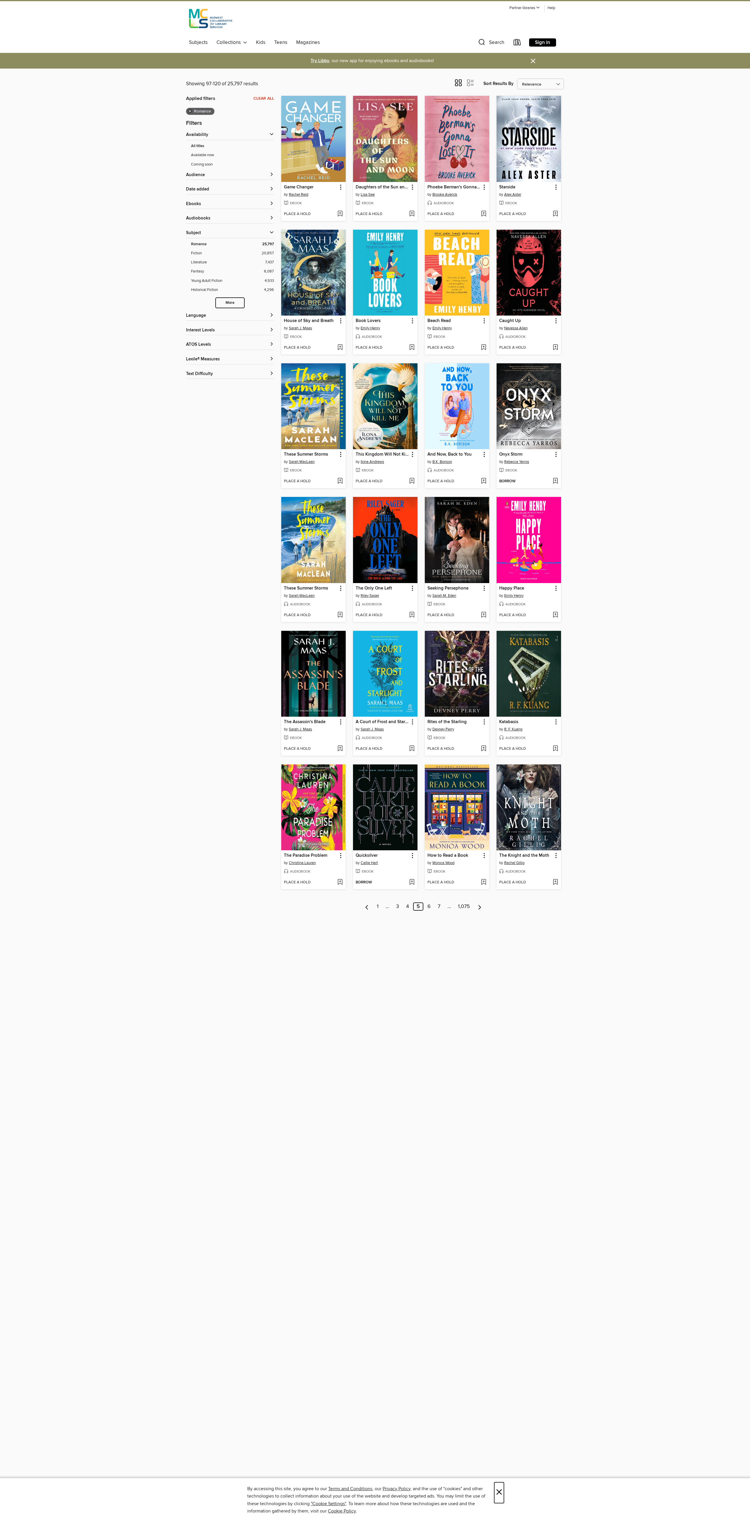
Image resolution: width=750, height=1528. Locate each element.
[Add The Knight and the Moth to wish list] (555, 882)
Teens (280, 42)
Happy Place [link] (511, 588)
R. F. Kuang (513, 729)
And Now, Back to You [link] (449, 454)
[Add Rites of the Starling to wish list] (483, 749)
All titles (197, 146)
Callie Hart (369, 863)
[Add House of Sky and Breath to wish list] (340, 348)
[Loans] (517, 43)
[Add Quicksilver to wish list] (411, 882)
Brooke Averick (444, 194)
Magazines (308, 42)
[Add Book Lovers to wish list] (411, 348)
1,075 (464, 906)
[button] (524, 8)
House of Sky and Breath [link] (309, 320)
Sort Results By (498, 83)
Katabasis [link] (508, 722)
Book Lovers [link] (368, 320)
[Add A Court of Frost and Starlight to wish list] (411, 749)
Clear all (263, 98)
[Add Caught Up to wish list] (555, 348)
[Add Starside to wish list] (555, 214)
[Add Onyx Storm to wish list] (555, 481)
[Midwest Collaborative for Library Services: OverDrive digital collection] (211, 20)
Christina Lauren (302, 863)
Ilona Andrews (372, 461)
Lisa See (368, 194)
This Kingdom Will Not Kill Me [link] (382, 454)
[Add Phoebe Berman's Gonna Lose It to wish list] (483, 214)
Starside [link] (507, 187)
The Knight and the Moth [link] (524, 855)
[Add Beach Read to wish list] (483, 348)
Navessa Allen (516, 328)
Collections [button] (230, 42)
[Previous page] (367, 906)
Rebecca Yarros (516, 461)
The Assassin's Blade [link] (304, 722)
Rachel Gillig (514, 863)
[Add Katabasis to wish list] (555, 749)
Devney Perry (443, 729)
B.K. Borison (442, 461)
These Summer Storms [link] (306, 454)
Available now (202, 155)
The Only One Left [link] (374, 588)
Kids (260, 42)
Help (551, 8)
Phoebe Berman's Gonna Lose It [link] (454, 187)
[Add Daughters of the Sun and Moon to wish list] (411, 214)
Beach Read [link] (439, 320)
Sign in (542, 42)
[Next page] (479, 906)
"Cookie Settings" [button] (328, 1504)
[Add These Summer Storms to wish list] (340, 481)
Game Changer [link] (298, 187)
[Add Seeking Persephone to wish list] (483, 615)
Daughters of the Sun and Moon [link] (382, 187)
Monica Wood (443, 863)
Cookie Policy (342, 1511)
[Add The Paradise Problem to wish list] (340, 882)
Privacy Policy (396, 1489)
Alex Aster (512, 194)
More (230, 302)
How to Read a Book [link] (447, 855)
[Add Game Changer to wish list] (340, 214)
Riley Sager (370, 595)
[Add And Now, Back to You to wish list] (483, 481)
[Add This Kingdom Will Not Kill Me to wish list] (411, 481)
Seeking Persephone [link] (447, 588)
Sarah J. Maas (300, 328)
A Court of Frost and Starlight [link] (382, 722)
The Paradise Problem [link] (305, 855)
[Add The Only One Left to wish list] (411, 615)
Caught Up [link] (510, 320)
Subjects (198, 42)
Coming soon (202, 164)
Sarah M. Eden (444, 595)
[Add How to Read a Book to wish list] (483, 882)
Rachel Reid (298, 194)
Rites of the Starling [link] (447, 722)
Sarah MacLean (302, 461)
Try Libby (320, 61)
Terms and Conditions (350, 1489)
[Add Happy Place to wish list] (555, 615)
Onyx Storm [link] (510, 454)
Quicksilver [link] (367, 855)
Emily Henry (370, 328)
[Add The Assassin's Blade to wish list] (340, 749)
